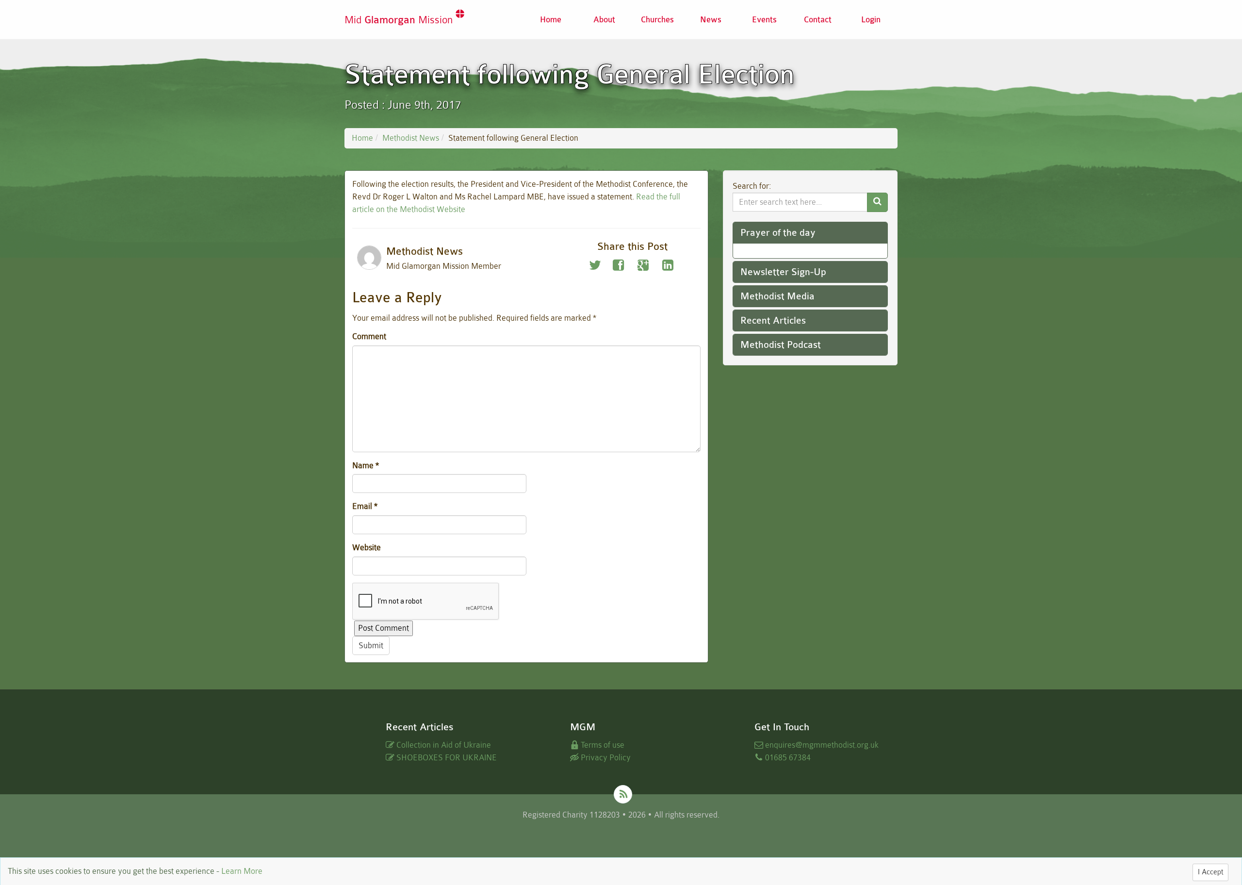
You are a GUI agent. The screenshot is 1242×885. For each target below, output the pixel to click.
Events (764, 19)
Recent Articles (773, 320)
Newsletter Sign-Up (783, 272)
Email (364, 506)
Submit (371, 645)
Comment (369, 336)
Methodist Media (777, 296)
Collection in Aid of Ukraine (442, 745)
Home (550, 19)
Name (365, 465)
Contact (818, 19)
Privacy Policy (605, 757)
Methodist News (410, 138)
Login (871, 19)
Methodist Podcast (780, 344)
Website (366, 547)
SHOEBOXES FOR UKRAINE (445, 757)
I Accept (1210, 872)
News (710, 19)
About (604, 19)
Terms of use (601, 745)
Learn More (241, 871)
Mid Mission (400, 20)
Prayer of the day (778, 232)
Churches (657, 19)
